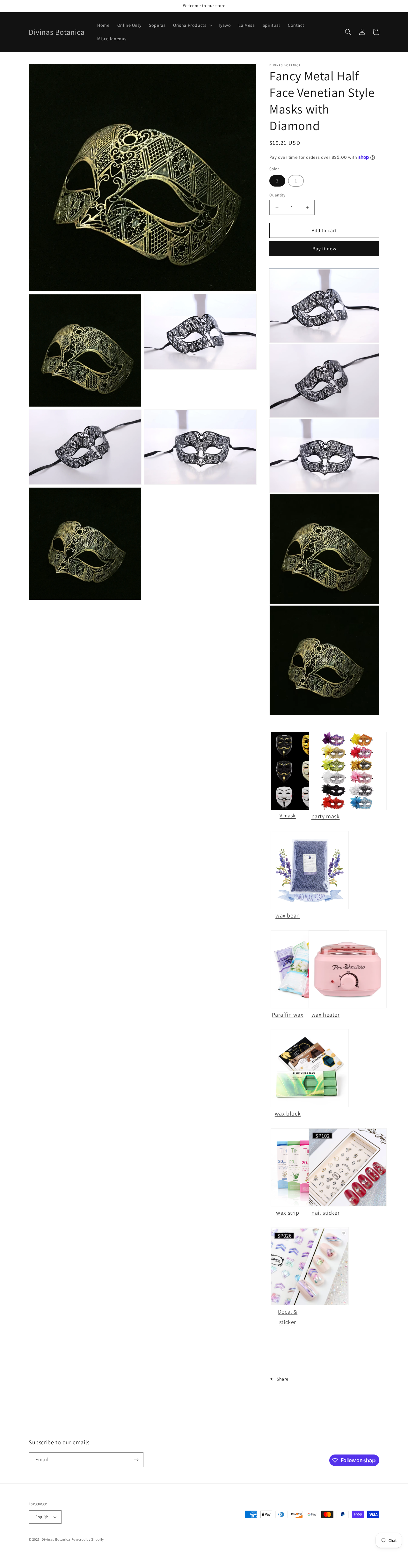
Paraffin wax (287, 1014)
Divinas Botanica (56, 1539)
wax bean (287, 915)
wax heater (325, 1014)
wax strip (287, 1212)
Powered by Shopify (87, 1539)
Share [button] (282, 1379)
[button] (192, 25)
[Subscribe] (136, 1459)
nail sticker (325, 1212)
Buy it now (324, 249)
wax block (288, 1113)
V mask (288, 815)
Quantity (277, 195)
